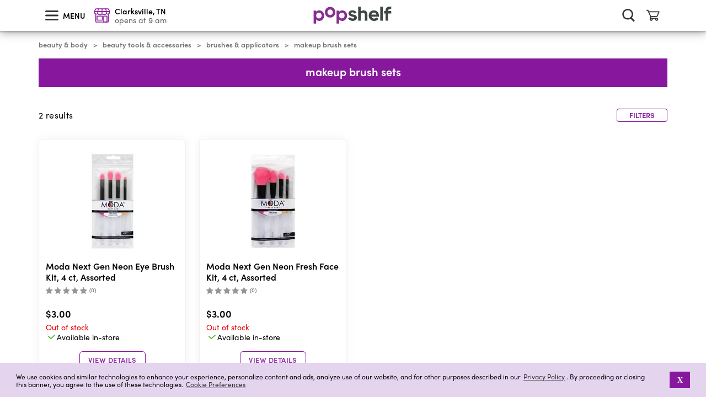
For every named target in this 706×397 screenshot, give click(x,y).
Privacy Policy (544, 377)
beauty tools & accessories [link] (147, 45)
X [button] (680, 379)
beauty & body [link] (63, 45)
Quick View (112, 201)
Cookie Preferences (215, 384)
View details (112, 360)
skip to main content (5, 0)
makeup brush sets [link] (325, 45)
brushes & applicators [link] (242, 45)
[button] (662, 379)
